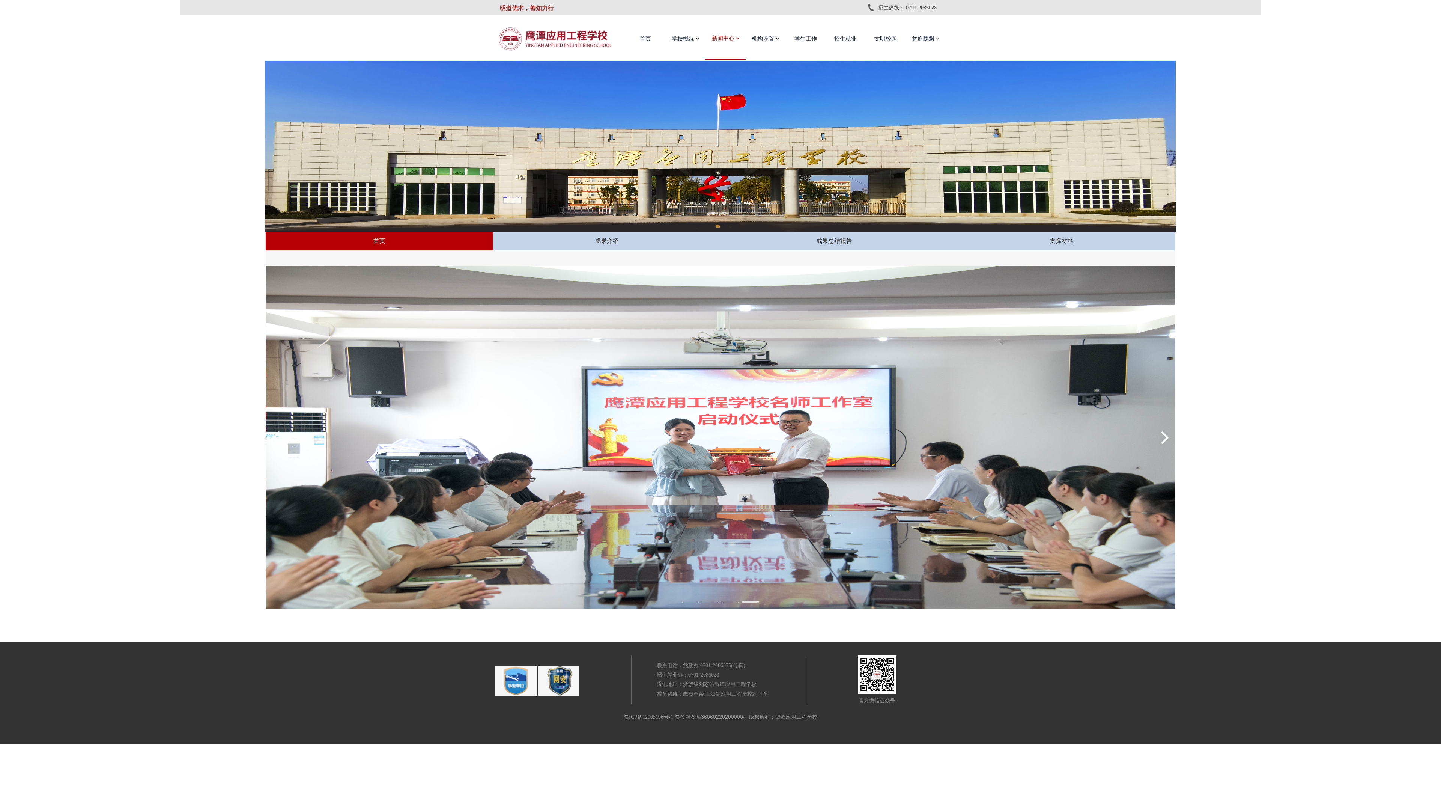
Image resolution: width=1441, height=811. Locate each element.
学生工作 (805, 39)
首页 (645, 39)
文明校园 (885, 39)
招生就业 (845, 39)
